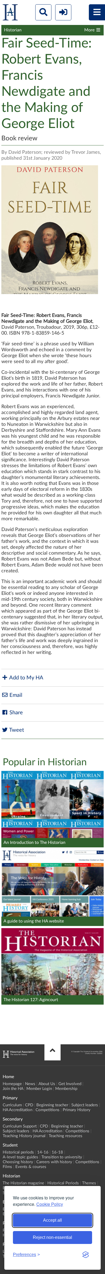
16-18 (57, 1152)
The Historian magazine (23, 1183)
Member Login (39, 1089)
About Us (46, 1084)
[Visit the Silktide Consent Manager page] (85, 1254)
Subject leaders (84, 1105)
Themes (89, 1183)
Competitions (48, 1110)
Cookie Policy (49, 1204)
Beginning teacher (52, 1105)
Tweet (16, 730)
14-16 (42, 1152)
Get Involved (69, 1084)
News (30, 1084)
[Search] (43, 12)
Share (15, 712)
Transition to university (61, 1157)
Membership (66, 1089)
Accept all (52, 1220)
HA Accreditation (17, 1110)
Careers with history (54, 1162)
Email (15, 695)
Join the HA (13, 1089)
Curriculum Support (20, 1126)
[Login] (63, 12)
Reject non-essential (52, 1237)
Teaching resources (65, 1136)
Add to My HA (25, 677)
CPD (29, 1105)
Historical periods (18, 1152)
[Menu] (97, 12)
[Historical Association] (10, 13)
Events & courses (30, 1167)
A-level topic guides (20, 1157)
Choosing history (18, 1162)
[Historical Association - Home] (18, 1056)
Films (7, 1167)
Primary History (76, 1110)
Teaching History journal (24, 1136)
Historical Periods (63, 1183)
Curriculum (12, 1105)
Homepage (12, 1084)
